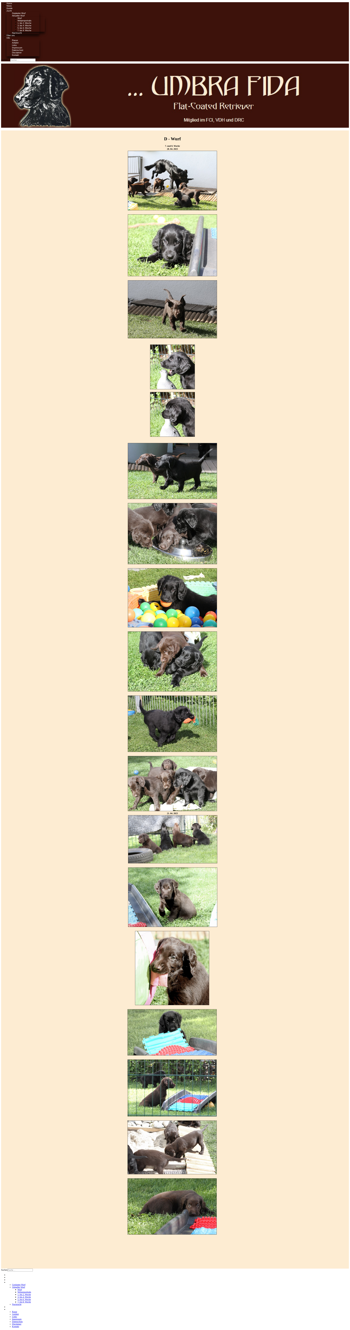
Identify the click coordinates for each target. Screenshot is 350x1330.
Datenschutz (17, 50)
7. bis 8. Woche (24, 30)
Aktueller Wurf (18, 15)
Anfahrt (15, 43)
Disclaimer (17, 52)
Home (9, 3)
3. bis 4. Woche (24, 25)
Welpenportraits (24, 20)
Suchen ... (5, 60)
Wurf (20, 18)
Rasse (15, 40)
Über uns (11, 35)
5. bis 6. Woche (24, 28)
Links (14, 45)
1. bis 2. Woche (24, 23)
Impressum (17, 47)
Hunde (9, 8)
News (9, 6)
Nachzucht (17, 33)
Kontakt (15, 55)
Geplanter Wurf (19, 13)
